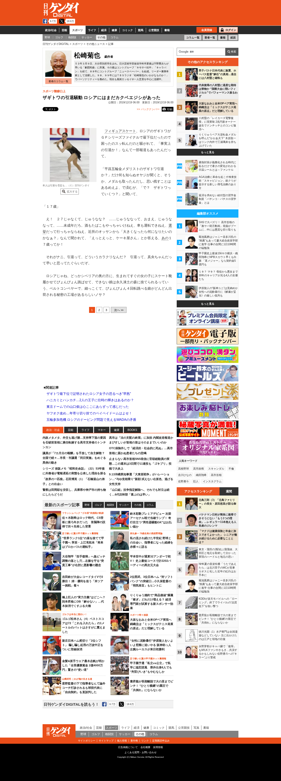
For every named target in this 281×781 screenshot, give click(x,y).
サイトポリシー (86, 740)
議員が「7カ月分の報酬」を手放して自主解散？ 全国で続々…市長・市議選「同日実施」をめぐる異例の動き (74, 457)
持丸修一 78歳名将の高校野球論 (146, 533)
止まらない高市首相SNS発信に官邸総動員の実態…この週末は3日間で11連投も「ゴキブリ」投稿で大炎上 (140, 463)
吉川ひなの (185, 475)
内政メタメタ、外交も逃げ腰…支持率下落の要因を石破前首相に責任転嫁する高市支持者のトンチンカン (74, 442)
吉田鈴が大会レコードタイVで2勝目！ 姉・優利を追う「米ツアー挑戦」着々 (82, 581)
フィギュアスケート (120, 131)
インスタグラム (212, 481)
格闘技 (110, 505)
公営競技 (154, 30)
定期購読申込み (161, 740)
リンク (145, 740)
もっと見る (207, 152)
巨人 (196, 481)
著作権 (134, 740)
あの (164, 238)
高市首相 (216, 475)
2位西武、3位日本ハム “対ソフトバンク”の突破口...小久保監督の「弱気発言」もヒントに (151, 581)
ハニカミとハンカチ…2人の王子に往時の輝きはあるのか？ (90, 400)
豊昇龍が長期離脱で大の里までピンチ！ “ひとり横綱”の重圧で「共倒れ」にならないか (151, 686)
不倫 (231, 468)
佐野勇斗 (183, 481)
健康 (114, 30)
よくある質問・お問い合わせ (140, 752)
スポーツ (77, 30)
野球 (87, 505)
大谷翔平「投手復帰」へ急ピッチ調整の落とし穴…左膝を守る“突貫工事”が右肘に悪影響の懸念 (83, 561)
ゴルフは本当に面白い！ (74, 614)
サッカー (124, 505)
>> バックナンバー (148, 109)
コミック (127, 30)
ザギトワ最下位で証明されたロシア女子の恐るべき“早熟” (88, 393)
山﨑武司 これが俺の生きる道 (77, 679)
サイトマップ (106, 740)
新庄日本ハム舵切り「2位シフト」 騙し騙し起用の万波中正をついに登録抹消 (82, 645)
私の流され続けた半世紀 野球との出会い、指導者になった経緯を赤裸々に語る (151, 542)
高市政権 (198, 468)
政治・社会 (53, 429)
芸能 (64, 30)
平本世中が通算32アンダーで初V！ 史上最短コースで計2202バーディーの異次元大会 (150, 561)
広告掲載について (128, 747)
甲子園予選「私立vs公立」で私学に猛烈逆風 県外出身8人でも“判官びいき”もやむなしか (151, 667)
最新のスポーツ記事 (62, 505)
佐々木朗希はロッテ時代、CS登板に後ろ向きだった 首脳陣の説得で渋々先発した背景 (83, 522)
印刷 (169, 109)
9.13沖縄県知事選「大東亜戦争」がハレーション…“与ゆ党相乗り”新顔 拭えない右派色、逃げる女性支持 (141, 479)
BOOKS (132, 429)
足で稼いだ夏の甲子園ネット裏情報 (80, 533)
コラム (150, 505)
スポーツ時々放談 (139, 615)
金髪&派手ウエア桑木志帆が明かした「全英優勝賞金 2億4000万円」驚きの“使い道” (83, 665)
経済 (104, 30)
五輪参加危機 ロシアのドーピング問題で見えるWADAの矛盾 (91, 419)
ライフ (92, 30)
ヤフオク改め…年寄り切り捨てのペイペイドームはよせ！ (89, 413)
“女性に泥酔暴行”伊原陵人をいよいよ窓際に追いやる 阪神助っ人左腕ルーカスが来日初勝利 (151, 645)
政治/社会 (51, 30)
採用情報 (158, 747)
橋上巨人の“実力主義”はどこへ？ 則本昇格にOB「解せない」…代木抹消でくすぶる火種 (83, 601)
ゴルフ (98, 505)
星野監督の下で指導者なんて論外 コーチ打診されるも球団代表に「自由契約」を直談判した (83, 688)
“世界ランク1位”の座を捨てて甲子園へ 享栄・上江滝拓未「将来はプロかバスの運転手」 (83, 542)
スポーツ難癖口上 (54, 91)
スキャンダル (216, 468)
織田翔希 (201, 475)
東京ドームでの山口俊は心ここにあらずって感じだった (87, 406)
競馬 (140, 30)
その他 (137, 505)
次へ (118, 310)
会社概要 (145, 747)
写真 (196, 727)
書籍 (167, 30)
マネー (102, 429)
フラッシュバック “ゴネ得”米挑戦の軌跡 (83, 513)
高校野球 (183, 468)
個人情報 (122, 740)
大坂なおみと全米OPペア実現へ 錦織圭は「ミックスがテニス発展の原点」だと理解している (151, 624)
